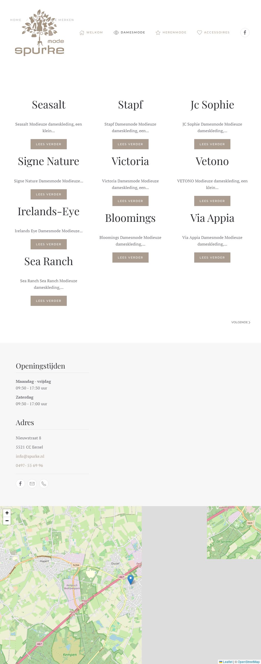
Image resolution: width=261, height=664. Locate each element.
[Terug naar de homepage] (40, 33)
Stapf (130, 104)
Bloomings (130, 217)
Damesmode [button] (133, 32)
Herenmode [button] (175, 32)
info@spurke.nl (30, 456)
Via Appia (212, 217)
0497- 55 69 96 (29, 465)
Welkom (94, 32)
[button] (130, 580)
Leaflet (227, 661)
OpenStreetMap (249, 661)
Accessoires (217, 32)
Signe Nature (48, 161)
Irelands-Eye (49, 211)
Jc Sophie (212, 104)
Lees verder (48, 144)
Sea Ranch (48, 261)
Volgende (239, 322)
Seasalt (49, 104)
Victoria (130, 161)
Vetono (212, 161)
